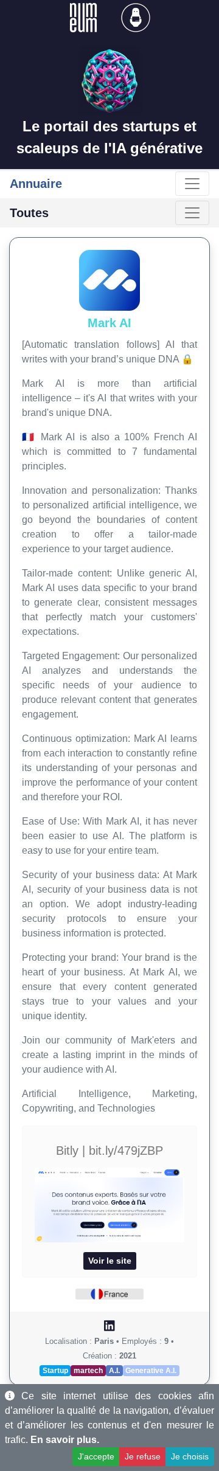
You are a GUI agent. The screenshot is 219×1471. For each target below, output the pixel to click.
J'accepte (96, 1456)
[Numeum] (84, 17)
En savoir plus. (64, 1440)
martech (88, 1370)
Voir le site (109, 1260)
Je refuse (143, 1456)
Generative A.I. (150, 1370)
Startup (55, 1370)
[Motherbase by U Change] (136, 17)
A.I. (114, 1370)
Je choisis (190, 1456)
